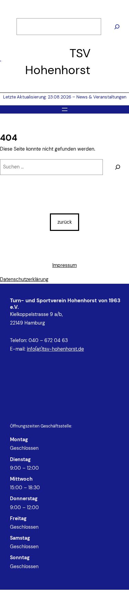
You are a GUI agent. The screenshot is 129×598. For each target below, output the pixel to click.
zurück (64, 222)
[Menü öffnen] (65, 109)
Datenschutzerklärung (24, 279)
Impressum (64, 265)
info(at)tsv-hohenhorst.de (55, 349)
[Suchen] (117, 26)
